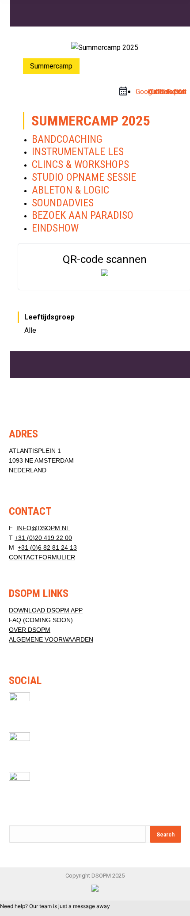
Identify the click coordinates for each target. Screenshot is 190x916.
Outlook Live (167, 91)
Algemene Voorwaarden (51, 639)
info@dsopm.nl (43, 528)
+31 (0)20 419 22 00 (43, 537)
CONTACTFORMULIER (42, 557)
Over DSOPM (29, 629)
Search (165, 835)
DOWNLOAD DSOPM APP (46, 610)
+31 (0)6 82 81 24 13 (47, 547)
